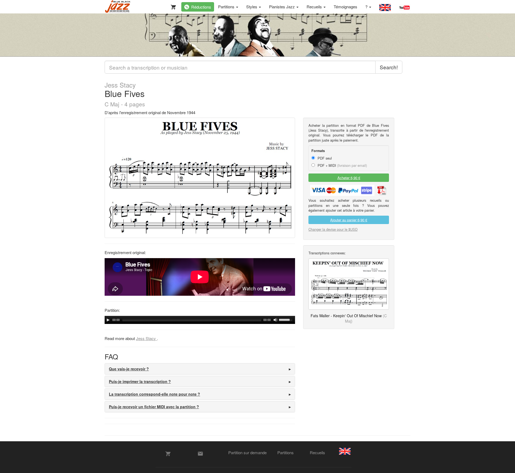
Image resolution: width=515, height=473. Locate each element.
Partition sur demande (247, 452)
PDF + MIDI (342, 165)
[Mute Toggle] (275, 320)
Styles (252, 6)
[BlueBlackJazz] (118, 6)
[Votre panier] (172, 6)
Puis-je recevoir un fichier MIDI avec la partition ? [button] (154, 406)
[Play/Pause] (108, 320)
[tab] (200, 368)
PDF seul (324, 158)
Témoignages (345, 6)
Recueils (315, 6)
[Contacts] (200, 454)
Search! (389, 67)
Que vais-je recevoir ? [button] (129, 368)
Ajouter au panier (348, 219)
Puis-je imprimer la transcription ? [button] (140, 381)
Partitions (227, 6)
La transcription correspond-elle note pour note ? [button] (154, 394)
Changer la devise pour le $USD (333, 229)
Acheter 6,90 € (348, 177)
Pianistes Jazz (282, 6)
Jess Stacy (120, 84)
